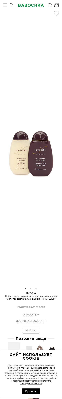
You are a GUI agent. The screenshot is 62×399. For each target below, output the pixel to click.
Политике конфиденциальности (35, 382)
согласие (47, 367)
